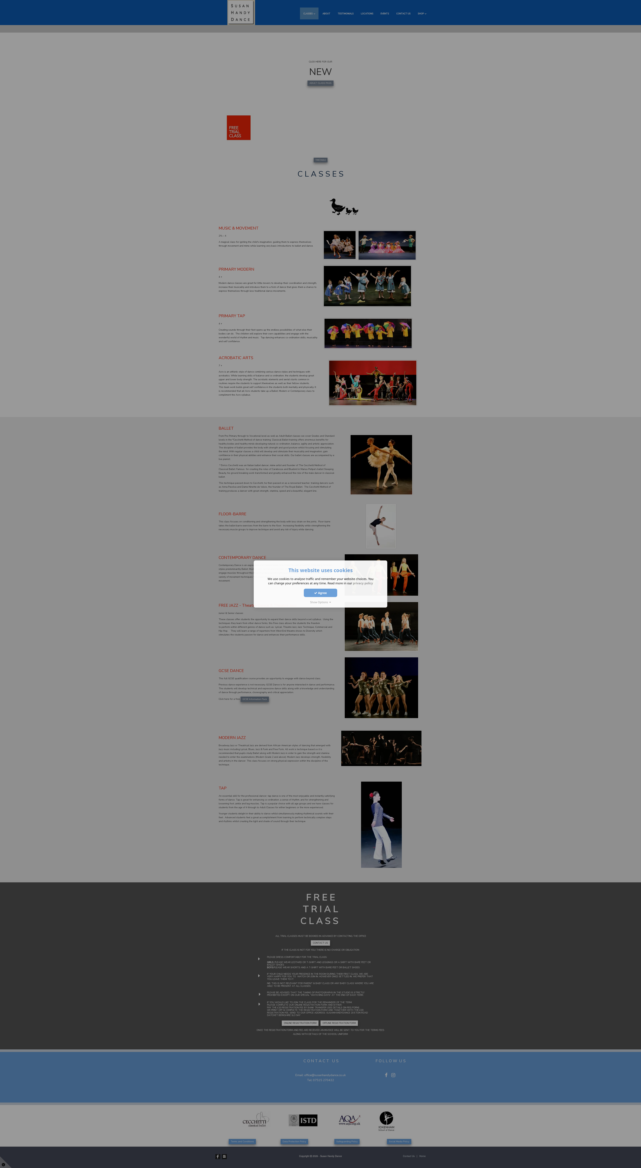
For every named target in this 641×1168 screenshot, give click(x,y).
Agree (322, 593)
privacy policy (363, 583)
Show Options (319, 602)
